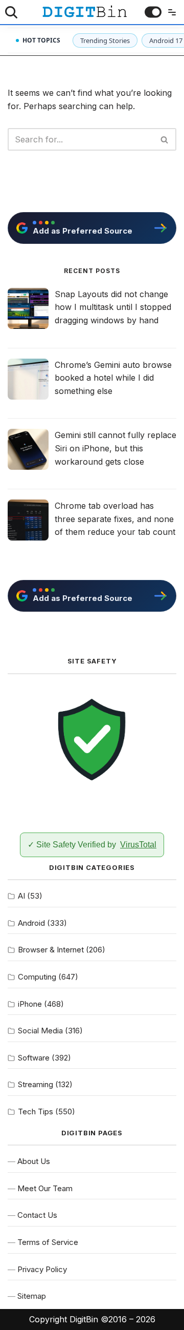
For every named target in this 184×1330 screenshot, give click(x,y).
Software (34, 1058)
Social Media (40, 1030)
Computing (37, 977)
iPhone (30, 1004)
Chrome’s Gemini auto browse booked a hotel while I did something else (113, 378)
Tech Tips (35, 1111)
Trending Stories (105, 40)
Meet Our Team (45, 1188)
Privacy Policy (42, 1269)
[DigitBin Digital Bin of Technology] (84, 11)
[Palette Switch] (153, 12)
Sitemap (31, 1296)
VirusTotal (138, 844)
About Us (33, 1161)
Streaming (35, 1084)
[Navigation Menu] (170, 12)
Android (31, 923)
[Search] (11, 12)
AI (21, 896)
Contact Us (37, 1215)
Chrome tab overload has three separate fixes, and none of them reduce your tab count (115, 519)
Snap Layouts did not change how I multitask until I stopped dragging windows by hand (113, 307)
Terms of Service (47, 1242)
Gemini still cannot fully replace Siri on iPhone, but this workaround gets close (115, 448)
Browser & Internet (51, 949)
